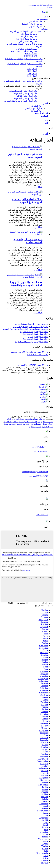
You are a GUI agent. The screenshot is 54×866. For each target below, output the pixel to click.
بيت (46, 16)
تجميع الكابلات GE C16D (26, 49)
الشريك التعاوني (35, 26)
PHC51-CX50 (31, 54)
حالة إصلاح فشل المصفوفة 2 (24, 98)
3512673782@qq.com (38, 476)
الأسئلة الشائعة (41, 113)
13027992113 (42, 514)
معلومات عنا (42, 19)
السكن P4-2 (32, 76)
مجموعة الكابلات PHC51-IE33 (24, 51)
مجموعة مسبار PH (29, 36)
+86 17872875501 (40, 451)
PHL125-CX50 (30, 56)
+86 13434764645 (40, 447)
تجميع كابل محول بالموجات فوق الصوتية (30, 326)
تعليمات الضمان (35, 21)
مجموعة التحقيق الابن (28, 41)
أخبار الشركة (36, 106)
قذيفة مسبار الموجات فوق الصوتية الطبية (22, 421)
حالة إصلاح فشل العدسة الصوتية (23, 91)
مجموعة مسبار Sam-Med (26, 39)
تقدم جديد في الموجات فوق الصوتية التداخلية (28, 241)
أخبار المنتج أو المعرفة (32, 108)
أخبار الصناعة (36, 111)
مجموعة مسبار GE (29, 34)
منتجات (44, 29)
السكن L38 (32, 73)
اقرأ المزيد (38, 187)
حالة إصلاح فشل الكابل (27, 96)
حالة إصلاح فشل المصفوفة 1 (24, 93)
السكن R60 (32, 68)
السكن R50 (32, 71)
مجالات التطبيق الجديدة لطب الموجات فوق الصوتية (27, 201)
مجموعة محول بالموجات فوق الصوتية (26, 31)
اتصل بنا (44, 116)
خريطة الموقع (39, 419)
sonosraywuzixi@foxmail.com (35, 472)
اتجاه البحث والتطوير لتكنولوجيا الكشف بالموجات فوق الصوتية (26, 283)
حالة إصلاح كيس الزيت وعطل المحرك (20, 101)
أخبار (46, 103)
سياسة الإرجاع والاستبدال (31, 24)
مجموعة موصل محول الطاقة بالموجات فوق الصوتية (25, 329)
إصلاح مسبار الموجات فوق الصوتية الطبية (35, 424)
